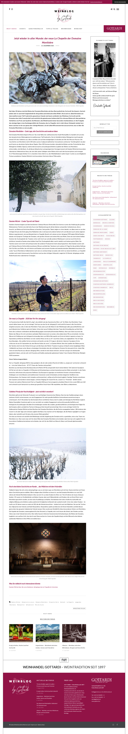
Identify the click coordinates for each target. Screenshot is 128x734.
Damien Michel (15, 602)
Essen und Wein (99, 235)
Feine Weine (110, 235)
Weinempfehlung (99, 293)
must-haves (12, 28)
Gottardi (62, 602)
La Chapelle (70, 602)
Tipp (95, 277)
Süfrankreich (30, 604)
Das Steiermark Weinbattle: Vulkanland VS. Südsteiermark (105, 198)
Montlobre (13, 604)
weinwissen (66, 28)
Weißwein (110, 307)
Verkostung (102, 277)
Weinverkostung (99, 307)
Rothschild (103, 268)
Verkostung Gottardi (101, 281)
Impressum (34, 724)
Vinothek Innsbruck (100, 287)
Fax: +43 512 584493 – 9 (98, 697)
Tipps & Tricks (52, 28)
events (23, 28)
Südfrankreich (99, 274)
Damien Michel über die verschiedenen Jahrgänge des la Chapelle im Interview (33, 587)
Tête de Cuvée (39, 604)
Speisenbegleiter (99, 271)
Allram (112, 219)
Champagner (98, 226)
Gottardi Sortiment (100, 252)
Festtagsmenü (98, 238)
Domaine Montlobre (42, 602)
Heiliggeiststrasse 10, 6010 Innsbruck (102, 692)
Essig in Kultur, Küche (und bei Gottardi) (102, 186)
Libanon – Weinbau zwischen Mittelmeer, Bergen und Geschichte (104, 203)
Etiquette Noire (54, 602)
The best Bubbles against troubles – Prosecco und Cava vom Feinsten (104, 181)
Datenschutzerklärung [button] (96, 2)
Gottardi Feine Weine (114, 28)
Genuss (107, 238)
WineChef (78, 28)
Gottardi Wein (98, 255)
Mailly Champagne (109, 261)
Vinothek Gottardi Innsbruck (104, 284)
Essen (112, 232)
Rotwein (112, 268)
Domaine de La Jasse (28, 602)
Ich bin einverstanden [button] (120, 2)
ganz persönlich (36, 28)
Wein (111, 287)
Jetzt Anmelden (104, 132)
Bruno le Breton (108, 222)
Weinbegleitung (99, 290)
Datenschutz (41, 724)
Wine (95, 310)
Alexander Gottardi (100, 219)
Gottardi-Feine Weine (101, 245)
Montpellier (21, 604)
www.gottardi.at (96, 701)
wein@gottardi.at (96, 699)
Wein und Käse (98, 303)
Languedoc (78, 602)
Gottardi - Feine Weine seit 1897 (104, 248)
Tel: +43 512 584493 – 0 (98, 695)
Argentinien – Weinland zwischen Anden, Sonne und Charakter (103, 192)
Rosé (95, 268)
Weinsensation (98, 297)
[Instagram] (12, 9)
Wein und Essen (99, 300)
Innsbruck (97, 258)
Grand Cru (109, 255)
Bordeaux (97, 222)
